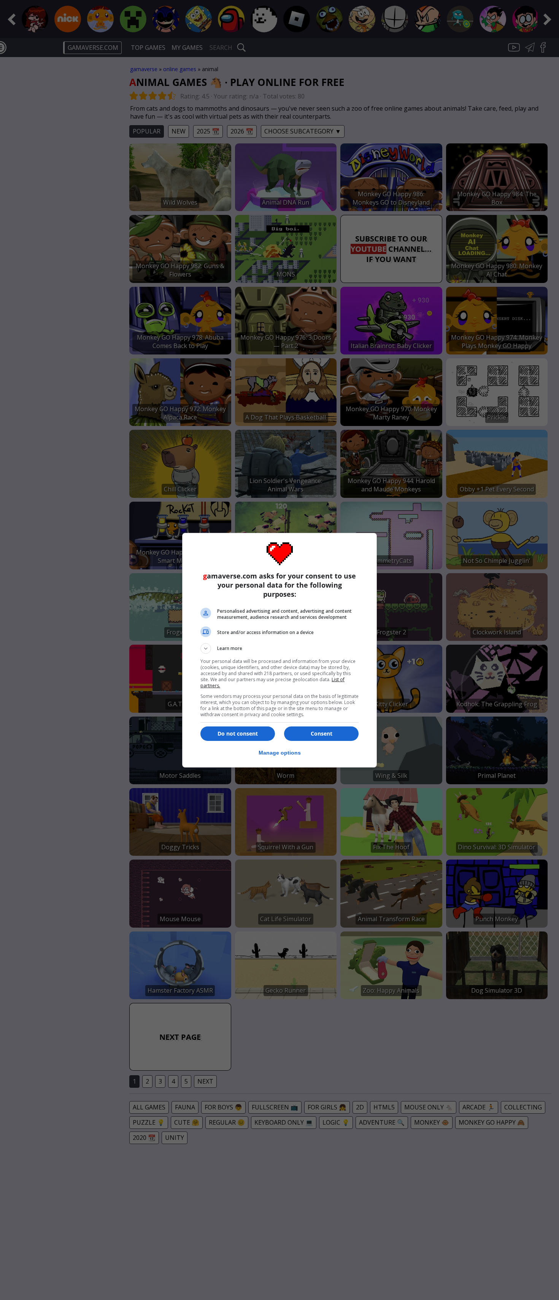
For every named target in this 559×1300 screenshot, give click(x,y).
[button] (279, 648)
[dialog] (279, 650)
